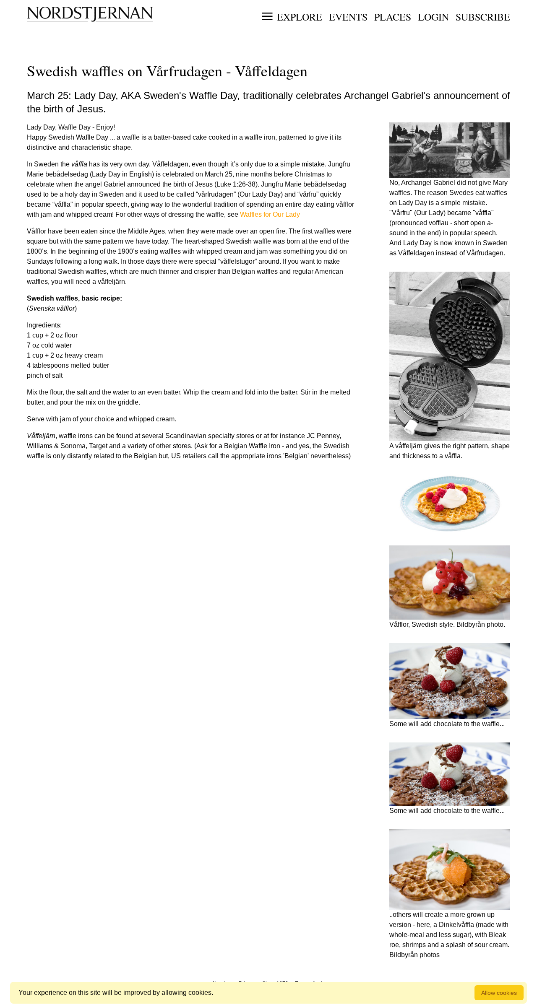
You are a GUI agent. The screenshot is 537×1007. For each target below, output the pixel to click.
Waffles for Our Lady (270, 214)
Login (433, 16)
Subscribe (483, 16)
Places (392, 16)
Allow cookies (499, 992)
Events (348, 16)
